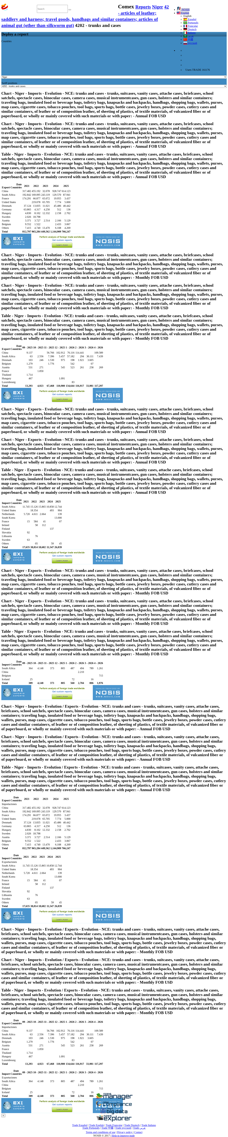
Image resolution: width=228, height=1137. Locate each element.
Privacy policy (125, 1132)
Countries (6, 41)
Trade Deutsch (132, 1125)
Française (192, 26)
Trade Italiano (148, 1125)
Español (191, 19)
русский (192, 43)
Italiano (191, 32)
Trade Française (114, 1125)
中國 (190, 39)
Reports (143, 6)
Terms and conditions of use (100, 1132)
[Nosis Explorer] (114, 1120)
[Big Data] (114, 1113)
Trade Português (90, 1127)
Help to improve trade (123, 1135)
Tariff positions (9, 83)
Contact (138, 1132)
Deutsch (191, 29)
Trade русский (123, 1127)
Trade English (96, 1125)
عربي (190, 36)
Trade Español (79, 1125)
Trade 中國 (107, 1127)
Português (192, 22)
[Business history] (114, 1099)
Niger (157, 6)
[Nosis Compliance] (114, 1106)
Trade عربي (139, 1127)
